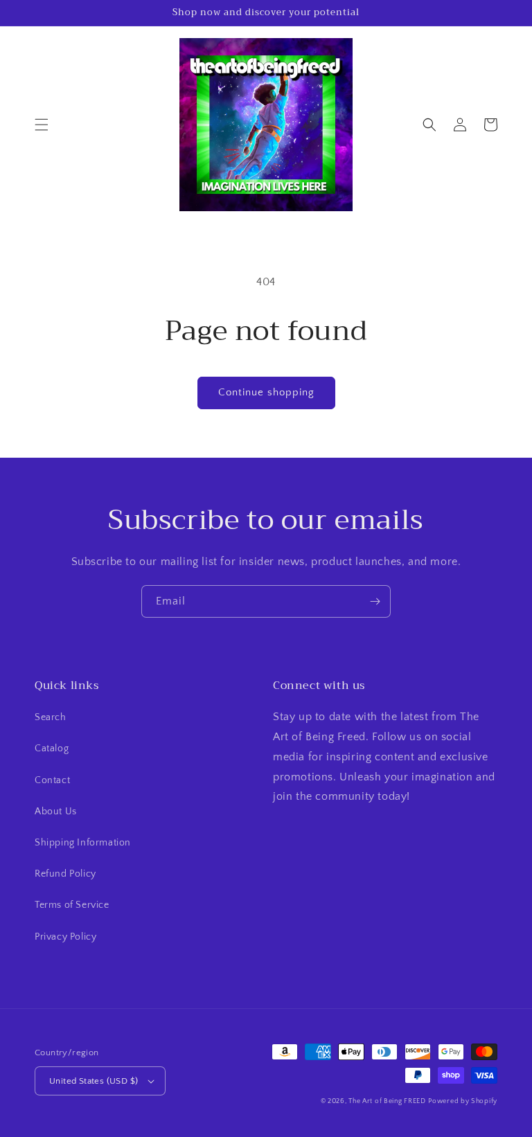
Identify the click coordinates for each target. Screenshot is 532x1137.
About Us (56, 811)
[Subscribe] (375, 601)
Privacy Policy (65, 936)
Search (50, 717)
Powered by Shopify (462, 1101)
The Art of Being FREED (386, 1101)
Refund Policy (65, 873)
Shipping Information (83, 842)
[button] (41, 124)
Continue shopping (266, 392)
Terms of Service (72, 905)
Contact (52, 780)
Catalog (52, 748)
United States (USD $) (93, 1081)
